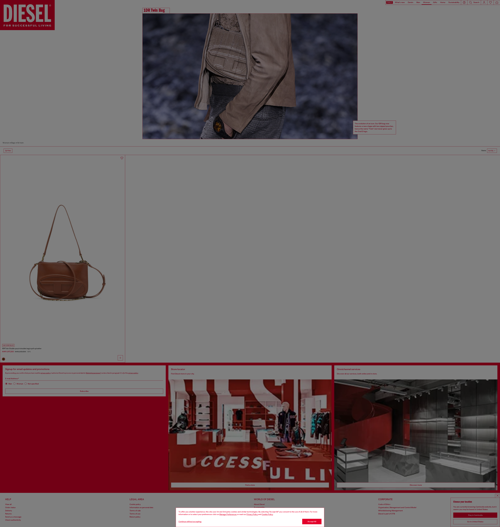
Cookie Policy (267, 514)
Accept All (312, 521)
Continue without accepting (190, 521)
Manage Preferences (228, 514)
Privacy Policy (252, 514)
